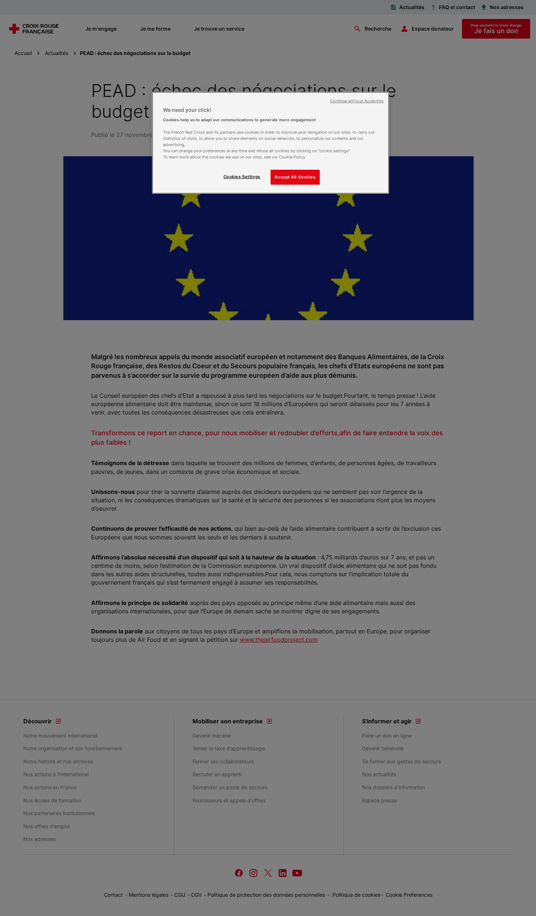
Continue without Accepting (357, 101)
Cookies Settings (242, 176)
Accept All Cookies (295, 177)
